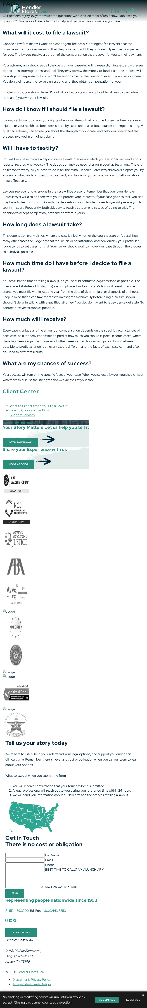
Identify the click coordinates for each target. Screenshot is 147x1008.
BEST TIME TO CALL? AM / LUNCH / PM (74, 869)
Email (49, 860)
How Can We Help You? (60, 887)
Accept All (107, 999)
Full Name (52, 855)
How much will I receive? (34, 319)
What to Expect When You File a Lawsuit (39, 406)
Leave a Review (18, 464)
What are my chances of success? (47, 363)
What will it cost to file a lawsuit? (46, 32)
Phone (50, 865)
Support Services (22, 415)
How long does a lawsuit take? (42, 224)
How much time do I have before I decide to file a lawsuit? (67, 266)
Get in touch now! (20, 442)
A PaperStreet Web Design (32, 984)
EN (115, 11)
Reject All (132, 999)
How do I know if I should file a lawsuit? (54, 109)
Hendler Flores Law (30, 972)
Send (15, 893)
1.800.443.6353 (54, 911)
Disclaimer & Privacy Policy (32, 979)
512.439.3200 (19, 911)
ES (123, 11)
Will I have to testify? (30, 148)
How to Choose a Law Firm (29, 410)
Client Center (21, 391)
